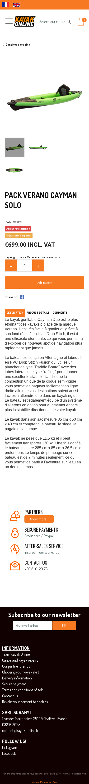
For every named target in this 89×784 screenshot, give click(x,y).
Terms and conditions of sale (22, 690)
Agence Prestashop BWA (44, 782)
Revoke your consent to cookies (25, 701)
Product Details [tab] (38, 312)
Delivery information (17, 678)
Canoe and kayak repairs (20, 660)
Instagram (9, 747)
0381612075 (11, 724)
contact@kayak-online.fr (20, 730)
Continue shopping (18, 44)
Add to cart (44, 282)
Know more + (39, 519)
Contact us (10, 695)
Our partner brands (16, 666)
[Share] (21, 296)
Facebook (9, 753)
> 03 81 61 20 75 (35, 569)
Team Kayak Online (16, 654)
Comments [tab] (60, 312)
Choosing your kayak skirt (20, 672)
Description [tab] (14, 312)
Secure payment (14, 684)
